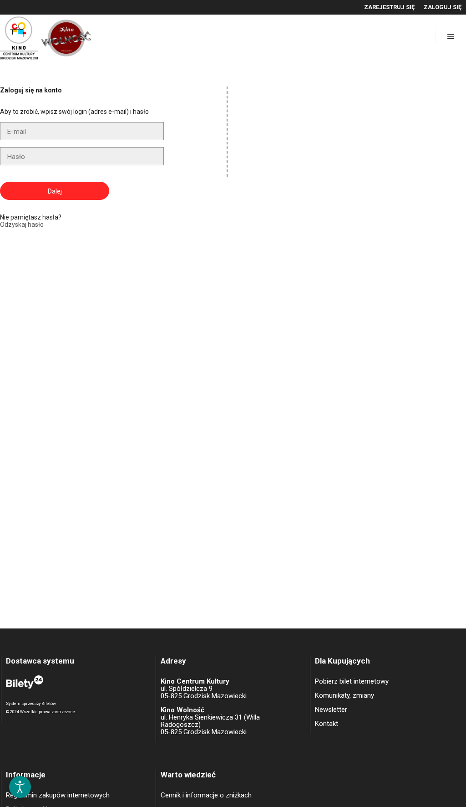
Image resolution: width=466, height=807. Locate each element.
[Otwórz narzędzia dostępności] (20, 787)
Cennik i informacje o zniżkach (206, 795)
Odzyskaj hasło (22, 224)
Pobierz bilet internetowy (352, 681)
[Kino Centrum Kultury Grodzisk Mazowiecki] (45, 36)
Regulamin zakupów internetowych (58, 795)
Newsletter (331, 709)
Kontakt (326, 724)
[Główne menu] (451, 36)
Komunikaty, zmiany (344, 695)
